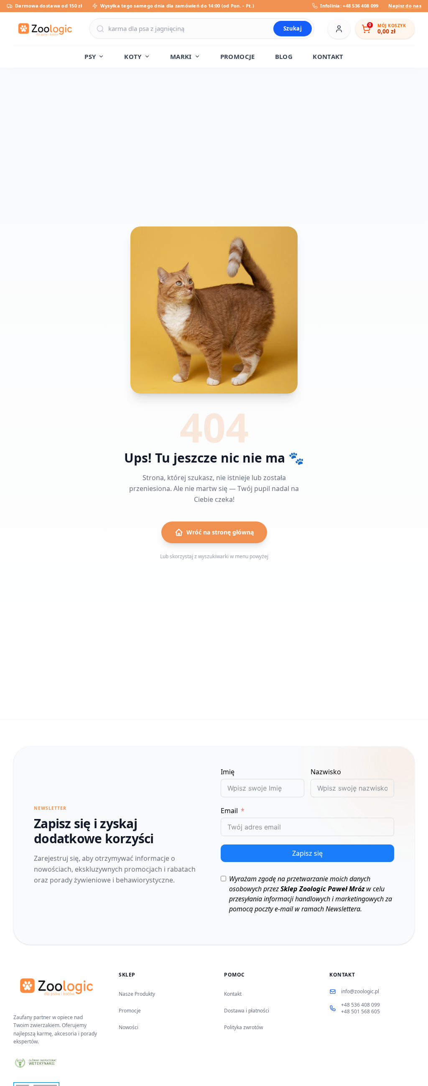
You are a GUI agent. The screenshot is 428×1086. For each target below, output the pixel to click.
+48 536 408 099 (360, 1005)
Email (229, 810)
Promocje (130, 1010)
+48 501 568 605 (360, 1011)
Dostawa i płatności (246, 1010)
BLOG (284, 56)
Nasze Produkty (137, 993)
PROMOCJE (237, 56)
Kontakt (233, 993)
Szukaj (292, 28)
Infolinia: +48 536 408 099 (349, 6)
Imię (227, 771)
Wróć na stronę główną (220, 532)
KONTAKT (328, 56)
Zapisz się (307, 853)
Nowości (128, 1027)
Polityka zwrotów (243, 1027)
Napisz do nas (404, 6)
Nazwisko (326, 771)
